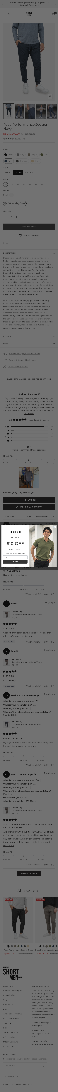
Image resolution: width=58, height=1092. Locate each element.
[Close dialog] (55, 527)
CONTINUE (15, 561)
